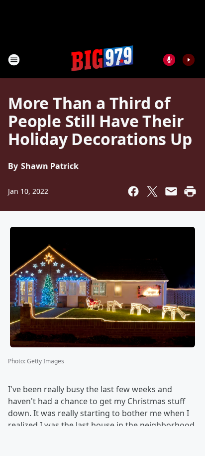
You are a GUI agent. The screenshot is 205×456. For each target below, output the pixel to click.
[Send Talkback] (169, 60)
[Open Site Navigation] (14, 60)
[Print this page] (190, 191)
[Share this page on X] (152, 191)
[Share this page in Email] (171, 191)
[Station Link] (102, 59)
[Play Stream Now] (189, 60)
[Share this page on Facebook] (133, 191)
